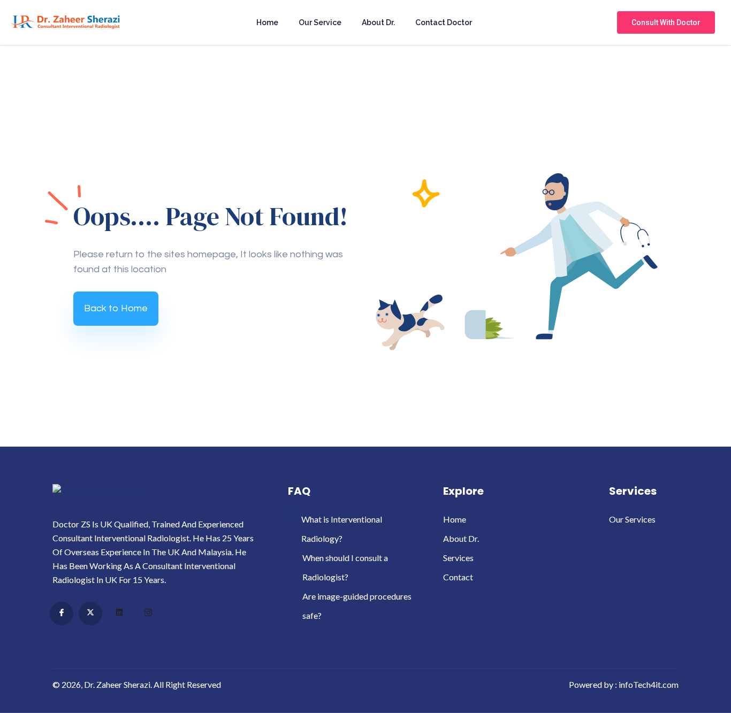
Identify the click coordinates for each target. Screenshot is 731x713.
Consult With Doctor (665, 22)
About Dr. (378, 22)
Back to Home (116, 308)
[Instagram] (148, 614)
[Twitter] (90, 613)
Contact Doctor (443, 22)
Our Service (320, 22)
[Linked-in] (119, 614)
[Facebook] (61, 613)
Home (267, 22)
